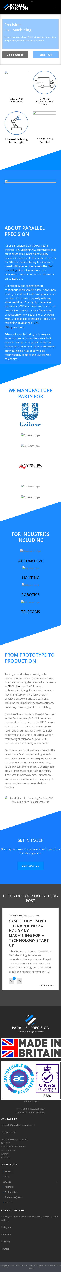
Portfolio (9, 1186)
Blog (20, 915)
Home (8, 1171)
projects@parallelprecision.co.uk (18, 1124)
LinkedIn (5, 1241)
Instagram (6, 1227)
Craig (13, 915)
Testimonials (11, 1192)
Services (7, 1181)
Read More (47, 985)
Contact (9, 1202)
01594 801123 (9, 1132)
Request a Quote (13, 1197)
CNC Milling (14, 686)
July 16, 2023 (34, 915)
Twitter (5, 1248)
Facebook (6, 1234)
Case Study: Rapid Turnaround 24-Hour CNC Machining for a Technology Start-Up (29, 933)
